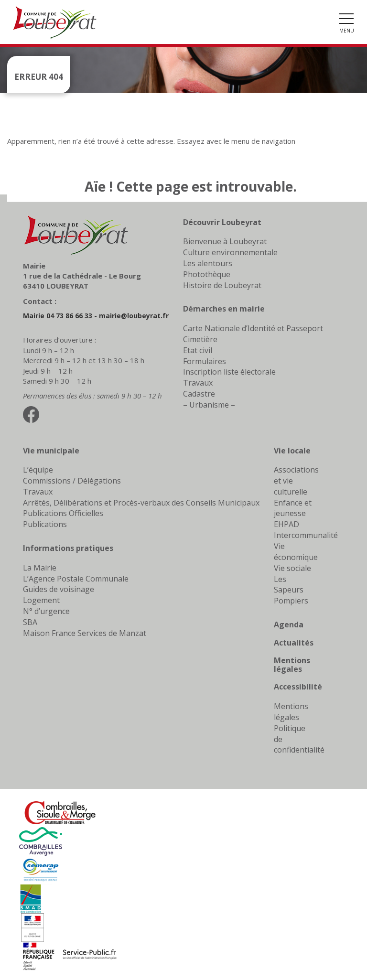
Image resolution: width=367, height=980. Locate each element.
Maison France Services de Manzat (84, 633)
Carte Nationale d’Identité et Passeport (253, 328)
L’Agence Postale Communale (76, 578)
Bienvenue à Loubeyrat (225, 241)
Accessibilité (298, 686)
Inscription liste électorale (229, 371)
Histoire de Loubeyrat (222, 285)
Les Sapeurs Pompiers (291, 590)
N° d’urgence (46, 611)
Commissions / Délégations (72, 480)
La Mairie (39, 567)
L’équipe (38, 469)
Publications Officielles (63, 513)
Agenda (288, 624)
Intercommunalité (306, 535)
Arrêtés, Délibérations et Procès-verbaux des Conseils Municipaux (141, 502)
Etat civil (197, 350)
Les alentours (207, 263)
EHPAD (286, 524)
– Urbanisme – (209, 404)
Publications (45, 524)
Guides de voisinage (58, 589)
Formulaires (204, 361)
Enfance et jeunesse (293, 508)
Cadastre (199, 393)
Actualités (293, 642)
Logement (41, 600)
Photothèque (206, 274)
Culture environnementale (230, 252)
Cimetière (200, 339)
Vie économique (296, 551)
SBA (30, 622)
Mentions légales (292, 664)
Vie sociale (292, 568)
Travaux (198, 382)
